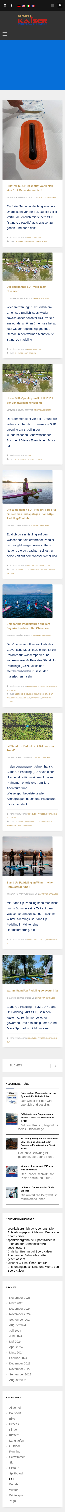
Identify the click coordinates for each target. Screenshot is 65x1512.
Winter (13, 1490)
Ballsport (15, 1413)
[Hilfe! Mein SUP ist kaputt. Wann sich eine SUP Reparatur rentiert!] (32, 140)
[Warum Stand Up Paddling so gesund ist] (28, 970)
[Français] (33, 6)
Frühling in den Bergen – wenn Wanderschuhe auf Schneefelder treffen (37, 1117)
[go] (54, 1065)
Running (14, 1451)
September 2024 (20, 1319)
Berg (17, 459)
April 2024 (16, 1347)
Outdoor (14, 1446)
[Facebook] (11, 5)
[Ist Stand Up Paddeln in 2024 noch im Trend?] (28, 726)
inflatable (39, 694)
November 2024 (19, 1314)
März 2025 (16, 1303)
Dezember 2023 (19, 1363)
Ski (11, 1462)
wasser (10, 573)
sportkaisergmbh (46, 198)
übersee (19, 694)
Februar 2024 (18, 1358)
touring (10, 702)
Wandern (15, 1484)
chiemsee (19, 241)
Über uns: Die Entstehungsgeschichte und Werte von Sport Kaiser (33, 1232)
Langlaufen (16, 1440)
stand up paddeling (33, 570)
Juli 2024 (15, 1330)
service (39, 241)
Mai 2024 (15, 1341)
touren (32, 353)
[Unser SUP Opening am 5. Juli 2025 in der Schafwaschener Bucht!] (28, 378)
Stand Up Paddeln (44, 822)
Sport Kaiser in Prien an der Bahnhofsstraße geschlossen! (31, 1243)
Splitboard (16, 1473)
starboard (21, 698)
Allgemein (32, 238)
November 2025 (19, 1297)
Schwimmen (41, 566)
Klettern (14, 1435)
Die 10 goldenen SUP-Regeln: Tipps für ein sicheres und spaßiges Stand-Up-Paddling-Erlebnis (31, 514)
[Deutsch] (19, 6)
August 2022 (17, 1380)
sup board (36, 698)
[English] (23, 6)
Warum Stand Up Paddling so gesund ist (32, 990)
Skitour (13, 1468)
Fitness (30, 566)
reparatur (29, 241)
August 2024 (17, 1325)
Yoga (13, 690)
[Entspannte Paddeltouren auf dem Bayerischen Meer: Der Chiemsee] (28, 601)
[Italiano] (28, 6)
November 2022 (19, 1369)
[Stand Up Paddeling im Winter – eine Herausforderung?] (28, 856)
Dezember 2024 (19, 1308)
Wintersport (16, 1495)
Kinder (13, 1429)
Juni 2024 (15, 1336)
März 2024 (16, 1352)
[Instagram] (5, 5)
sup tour (46, 698)
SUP (40, 238)
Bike (12, 1418)
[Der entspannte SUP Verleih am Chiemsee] (28, 267)
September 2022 (20, 1374)
